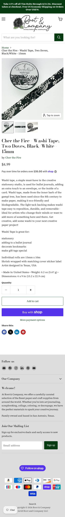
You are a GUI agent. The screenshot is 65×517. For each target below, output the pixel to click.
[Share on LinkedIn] (16, 332)
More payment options (32, 320)
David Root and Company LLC (32, 511)
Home (5, 47)
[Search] (58, 37)
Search (32, 504)
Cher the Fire (13, 157)
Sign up (51, 445)
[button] (8, 127)
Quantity (7, 282)
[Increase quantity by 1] (30, 290)
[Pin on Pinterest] (23, 332)
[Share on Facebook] (4, 332)
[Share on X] (10, 332)
